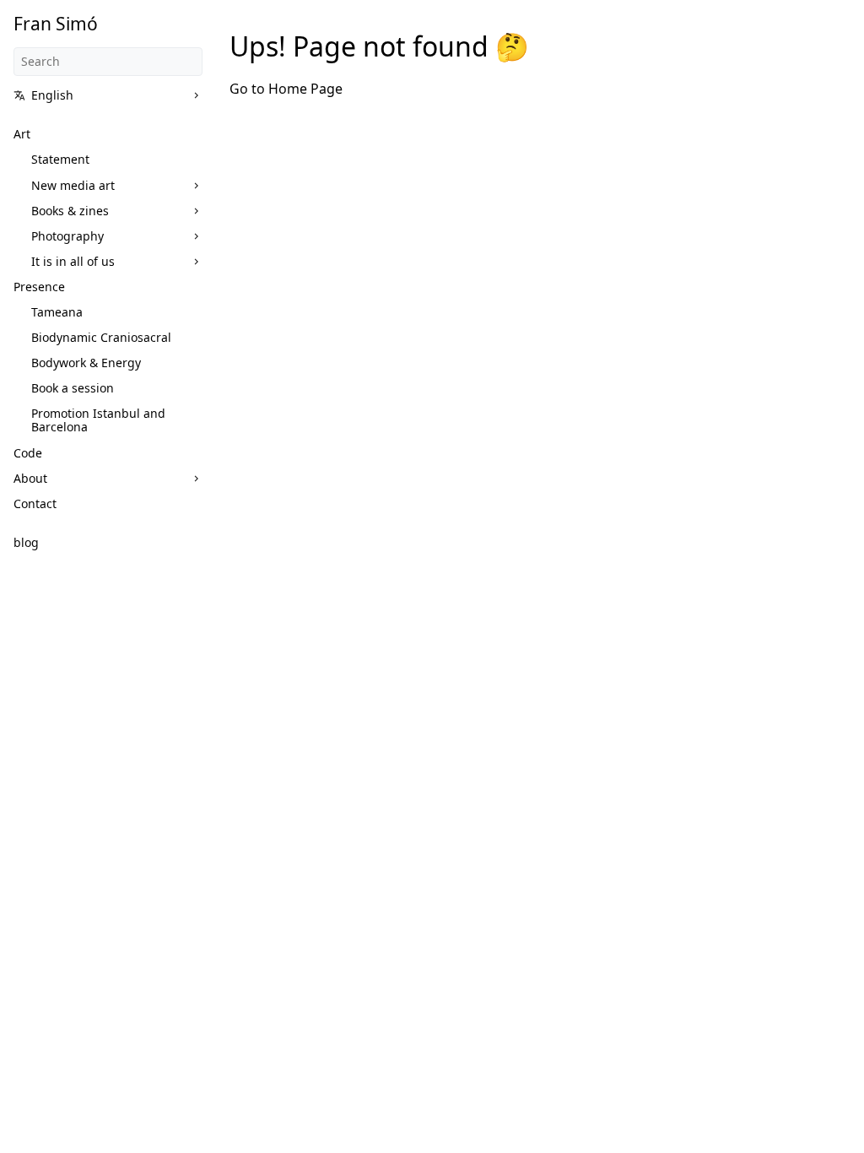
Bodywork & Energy (86, 363)
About (30, 478)
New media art (73, 185)
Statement (60, 159)
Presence (39, 287)
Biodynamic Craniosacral (101, 337)
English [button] (52, 95)
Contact (35, 503)
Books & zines (70, 211)
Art (22, 134)
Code (28, 453)
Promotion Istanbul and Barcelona (98, 420)
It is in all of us (73, 261)
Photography (67, 236)
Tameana (57, 312)
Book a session (72, 388)
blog (26, 542)
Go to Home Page (286, 88)
